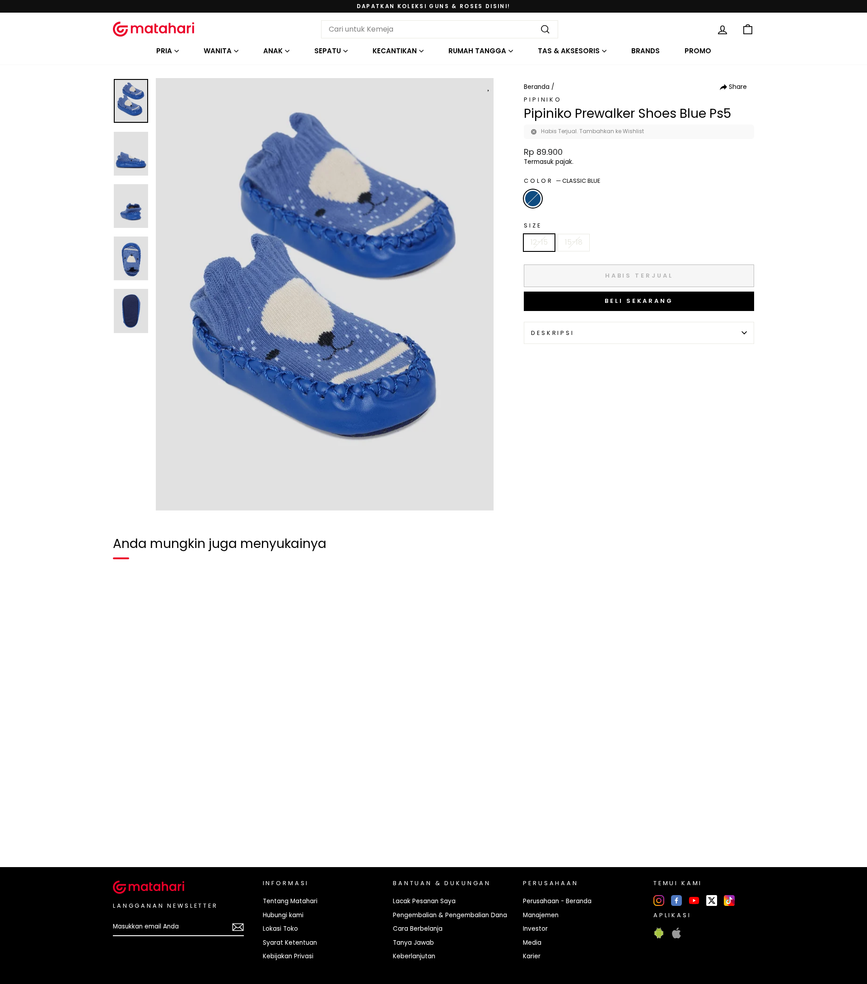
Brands (645, 51)
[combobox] (439, 29)
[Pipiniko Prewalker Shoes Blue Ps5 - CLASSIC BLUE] (125, 829)
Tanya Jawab (413, 942)
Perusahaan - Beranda (557, 901)
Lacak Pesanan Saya (424, 901)
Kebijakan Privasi (288, 956)
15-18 (574, 242)
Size (532, 225)
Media (532, 942)
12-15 (539, 242)
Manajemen (541, 915)
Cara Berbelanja (418, 928)
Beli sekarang (639, 301)
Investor (535, 928)
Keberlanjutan (414, 956)
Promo (698, 51)
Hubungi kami (283, 915)
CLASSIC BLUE (533, 199)
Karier (532, 956)
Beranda (537, 87)
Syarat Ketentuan (290, 942)
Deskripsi (552, 333)
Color (562, 181)
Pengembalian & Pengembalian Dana (450, 915)
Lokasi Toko (280, 928)
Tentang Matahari (290, 901)
